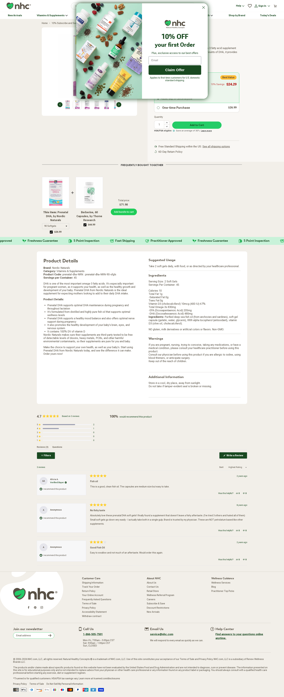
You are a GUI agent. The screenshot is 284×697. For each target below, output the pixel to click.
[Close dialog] (203, 7)
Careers (151, 599)
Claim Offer (175, 70)
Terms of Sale (89, 603)
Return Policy (88, 591)
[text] (142, 164)
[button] (55, 226)
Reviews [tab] (42, 447)
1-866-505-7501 (93, 634)
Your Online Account (92, 595)
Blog (213, 586)
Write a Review (236, 456)
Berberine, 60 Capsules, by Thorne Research (89, 216)
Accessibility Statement (94, 612)
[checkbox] (51, 232)
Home (45, 23)
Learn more (206, 130)
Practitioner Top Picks (222, 591)
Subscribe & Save (156, 603)
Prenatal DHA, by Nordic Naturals (55, 216)
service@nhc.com (161, 634)
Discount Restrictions (158, 607)
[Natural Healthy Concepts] (19, 5)
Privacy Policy (89, 607)
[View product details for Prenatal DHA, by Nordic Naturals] (55, 192)
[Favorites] (250, 6)
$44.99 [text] (91, 224)
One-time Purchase (176, 107)
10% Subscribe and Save (65, 23)
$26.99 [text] (57, 232)
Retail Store (153, 591)
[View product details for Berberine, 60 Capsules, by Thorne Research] (89, 192)
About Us (151, 582)
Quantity (158, 117)
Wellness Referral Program (160, 595)
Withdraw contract (91, 616)
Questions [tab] (57, 447)
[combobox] (55, 226)
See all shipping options (216, 146)
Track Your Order (91, 586)
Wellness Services (220, 582)
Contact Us (153, 586)
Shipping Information (92, 582)
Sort (221, 467)
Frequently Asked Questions (96, 599)
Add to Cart (197, 125)
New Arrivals (153, 612)
